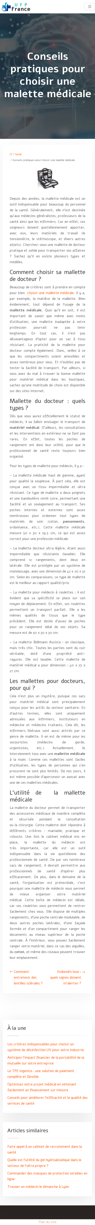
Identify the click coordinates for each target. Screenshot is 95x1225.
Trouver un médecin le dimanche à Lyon (38, 1186)
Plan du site (47, 1222)
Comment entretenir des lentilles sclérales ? (28, 977)
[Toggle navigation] (89, 6)
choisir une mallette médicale (50, 293)
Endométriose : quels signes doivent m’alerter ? (65, 977)
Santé (18, 154)
